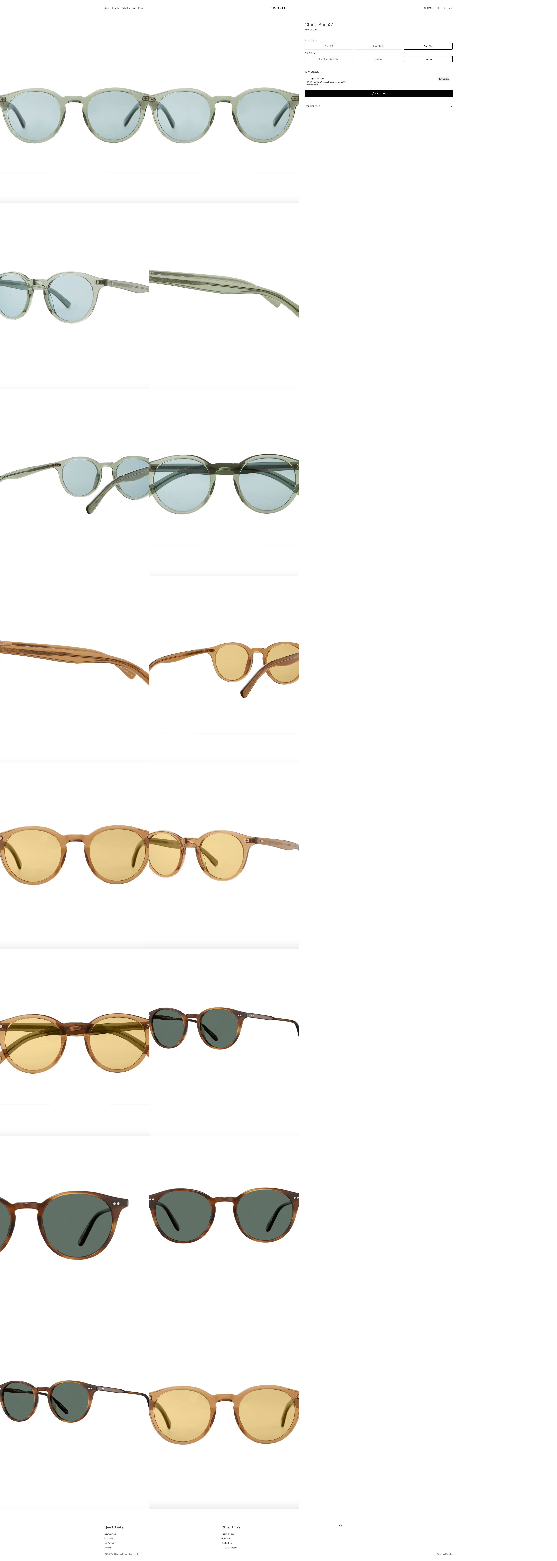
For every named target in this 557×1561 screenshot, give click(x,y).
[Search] (438, 8)
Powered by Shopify (130, 1554)
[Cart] (450, 8)
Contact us (226, 1543)
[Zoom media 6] (224, 482)
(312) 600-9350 (229, 1547)
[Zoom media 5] (74, 482)
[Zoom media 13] (74, 1229)
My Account (110, 1543)
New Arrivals (110, 1534)
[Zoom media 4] (224, 296)
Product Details (312, 106)
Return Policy (227, 1534)
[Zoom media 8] (224, 669)
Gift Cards (226, 1538)
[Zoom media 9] (74, 856)
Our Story (108, 1538)
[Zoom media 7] (74, 669)
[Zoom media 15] (74, 1415)
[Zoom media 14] (224, 1229)
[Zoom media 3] (74, 296)
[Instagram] (340, 1525)
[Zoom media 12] (224, 1042)
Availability (313, 72)
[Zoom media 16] (224, 1415)
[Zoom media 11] (74, 1042)
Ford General (116, 1554)
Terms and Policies (445, 1554)
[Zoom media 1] (74, 109)
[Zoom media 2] (224, 109)
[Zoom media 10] (224, 856)
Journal (107, 1547)
